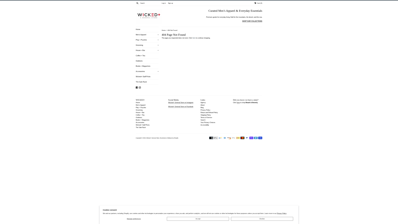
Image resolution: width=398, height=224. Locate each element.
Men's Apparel (147, 35)
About (202, 105)
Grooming (147, 45)
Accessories (147, 71)
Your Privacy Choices (208, 122)
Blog (202, 107)
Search (203, 120)
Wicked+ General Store (152, 138)
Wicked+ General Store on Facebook (180, 106)
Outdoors (139, 61)
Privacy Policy (282, 213)
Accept (198, 219)
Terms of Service (206, 117)
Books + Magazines (143, 66)
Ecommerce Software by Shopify (169, 138)
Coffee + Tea (140, 56)
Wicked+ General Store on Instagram (180, 102)
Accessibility (205, 125)
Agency (203, 102)
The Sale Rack (141, 82)
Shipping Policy (206, 115)
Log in (164, 3)
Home (138, 29)
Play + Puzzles (147, 40)
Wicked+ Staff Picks (143, 76)
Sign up (170, 3)
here (194, 38)
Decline (262, 219)
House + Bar (147, 50)
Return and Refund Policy (209, 112)
